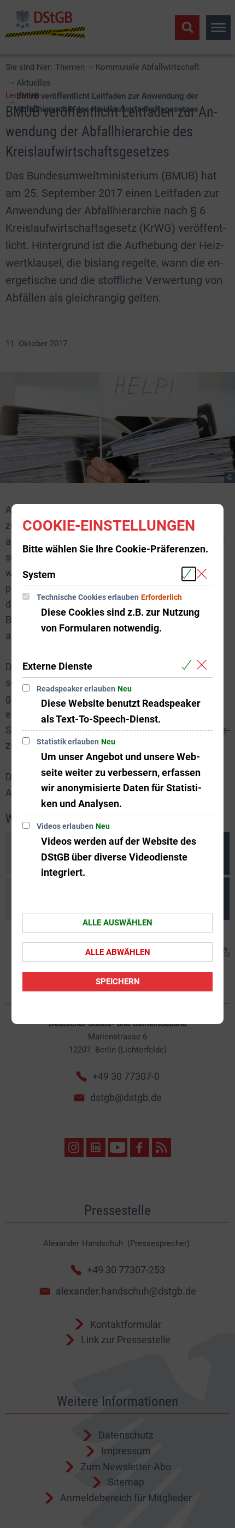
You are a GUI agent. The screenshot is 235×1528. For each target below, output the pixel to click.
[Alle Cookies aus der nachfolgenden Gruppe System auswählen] (189, 574)
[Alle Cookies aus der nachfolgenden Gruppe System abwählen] (204, 574)
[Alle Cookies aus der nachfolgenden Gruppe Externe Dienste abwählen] (204, 665)
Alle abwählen (117, 952)
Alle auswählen (117, 923)
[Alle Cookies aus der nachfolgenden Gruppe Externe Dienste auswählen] (189, 665)
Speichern (118, 981)
